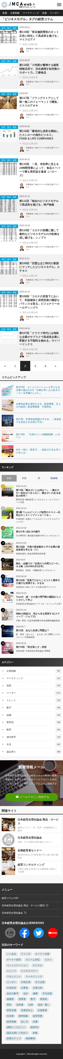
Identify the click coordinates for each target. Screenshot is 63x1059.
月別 (24, 478)
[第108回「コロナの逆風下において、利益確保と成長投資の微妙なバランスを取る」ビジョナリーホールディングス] (8, 299)
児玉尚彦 (47, 993)
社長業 (10, 1016)
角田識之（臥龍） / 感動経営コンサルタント (36, 570)
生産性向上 (27, 1010)
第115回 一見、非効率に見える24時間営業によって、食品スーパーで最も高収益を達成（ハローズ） (39, 170)
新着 (5, 13)
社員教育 (42, 1010)
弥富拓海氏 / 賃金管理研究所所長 (31, 554)
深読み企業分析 (30, 44)
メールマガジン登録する (32, 796)
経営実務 (37, 1016)
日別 (9, 478)
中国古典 (25, 982)
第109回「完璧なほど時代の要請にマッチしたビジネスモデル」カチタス (39, 267)
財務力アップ (14, 1038)
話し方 (24, 1021)
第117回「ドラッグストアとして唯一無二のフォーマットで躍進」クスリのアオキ (39, 102)
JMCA (29, 1054)
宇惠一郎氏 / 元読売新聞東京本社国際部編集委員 (38, 620)
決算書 (19, 1005)
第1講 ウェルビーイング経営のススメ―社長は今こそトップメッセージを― (38, 513)
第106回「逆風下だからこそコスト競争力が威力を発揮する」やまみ (38, 581)
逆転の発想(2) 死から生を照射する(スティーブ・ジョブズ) (38, 615)
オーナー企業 (42, 954)
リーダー (54, 13)
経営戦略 (11, 1021)
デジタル (37, 965)
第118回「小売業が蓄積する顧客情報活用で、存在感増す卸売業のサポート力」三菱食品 (39, 69)
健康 (35, 993)
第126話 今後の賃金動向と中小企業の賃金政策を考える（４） (38, 548)
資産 (44, 13)
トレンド (33, 700)
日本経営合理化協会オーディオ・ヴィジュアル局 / (38, 604)
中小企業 (40, 982)
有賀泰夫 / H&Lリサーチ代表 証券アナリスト (36, 587)
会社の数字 (12, 993)
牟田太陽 (11, 1010)
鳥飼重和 (30, 1038)
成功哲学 (33, 737)
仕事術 (24, 988)
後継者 (10, 999)
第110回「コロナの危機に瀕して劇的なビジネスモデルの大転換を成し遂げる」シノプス (39, 234)
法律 (30, 1005)
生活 (33, 744)
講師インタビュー (16, 1027)
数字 (33, 707)
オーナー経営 (14, 959)
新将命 (43, 999)
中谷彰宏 (11, 988)
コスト (48, 959)
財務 (35, 1033)
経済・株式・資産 (9, 28)
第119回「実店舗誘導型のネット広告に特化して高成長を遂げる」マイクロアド (39, 36)
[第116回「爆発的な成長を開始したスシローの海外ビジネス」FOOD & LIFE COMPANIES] (8, 133)
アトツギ (25, 954)
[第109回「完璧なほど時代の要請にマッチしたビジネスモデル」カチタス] (8, 265)
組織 (33, 715)
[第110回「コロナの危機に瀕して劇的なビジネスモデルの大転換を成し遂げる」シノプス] (8, 232)
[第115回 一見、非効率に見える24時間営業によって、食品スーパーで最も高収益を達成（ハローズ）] (8, 166)
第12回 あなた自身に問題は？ (32, 630)
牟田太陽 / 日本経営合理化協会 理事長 (33, 651)
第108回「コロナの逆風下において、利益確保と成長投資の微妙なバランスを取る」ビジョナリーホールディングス (39, 302)
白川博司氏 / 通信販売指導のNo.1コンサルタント (38, 535)
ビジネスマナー (29, 971)
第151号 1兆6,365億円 (28, 531)
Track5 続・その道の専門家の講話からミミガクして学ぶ (38, 598)
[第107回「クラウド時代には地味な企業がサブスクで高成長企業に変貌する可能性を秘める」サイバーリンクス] (8, 335)
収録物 (53, 478)
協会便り (33, 751)
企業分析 (37, 988)
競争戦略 (23, 1016)
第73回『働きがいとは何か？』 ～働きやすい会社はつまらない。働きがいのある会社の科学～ (38, 493)
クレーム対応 (33, 959)
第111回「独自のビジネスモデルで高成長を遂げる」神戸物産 (39, 202)
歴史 (9, 1005)
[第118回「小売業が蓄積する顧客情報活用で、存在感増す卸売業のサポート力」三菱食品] (8, 67)
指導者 (22, 999)
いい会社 (11, 954)
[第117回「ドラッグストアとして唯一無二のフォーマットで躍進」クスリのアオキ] (8, 100)
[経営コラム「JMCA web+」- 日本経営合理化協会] (21, 5)
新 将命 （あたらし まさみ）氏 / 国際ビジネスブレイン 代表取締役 (38, 635)
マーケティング (31, 13)
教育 (33, 729)
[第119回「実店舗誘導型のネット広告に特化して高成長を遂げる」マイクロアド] (8, 34)
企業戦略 (15, 13)
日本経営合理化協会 (14, 912)
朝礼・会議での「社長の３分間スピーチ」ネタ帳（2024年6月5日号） (38, 565)
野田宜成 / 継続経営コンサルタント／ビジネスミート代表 (38, 501)
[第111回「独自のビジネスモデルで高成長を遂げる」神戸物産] (8, 203)
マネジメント (14, 976)
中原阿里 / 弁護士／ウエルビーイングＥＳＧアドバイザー (38, 520)
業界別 (33, 722)
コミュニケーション (17, 965)
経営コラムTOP (10, 898)
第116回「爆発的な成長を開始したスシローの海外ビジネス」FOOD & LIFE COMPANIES (39, 135)
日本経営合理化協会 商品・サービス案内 (25, 905)
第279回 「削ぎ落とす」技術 (31, 647)
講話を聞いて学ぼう (17, 1033)
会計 (25, 993)
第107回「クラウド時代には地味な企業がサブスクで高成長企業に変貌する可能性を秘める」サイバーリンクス (39, 339)
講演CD (34, 1027)
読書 (35, 1021)
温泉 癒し (44, 1005)
